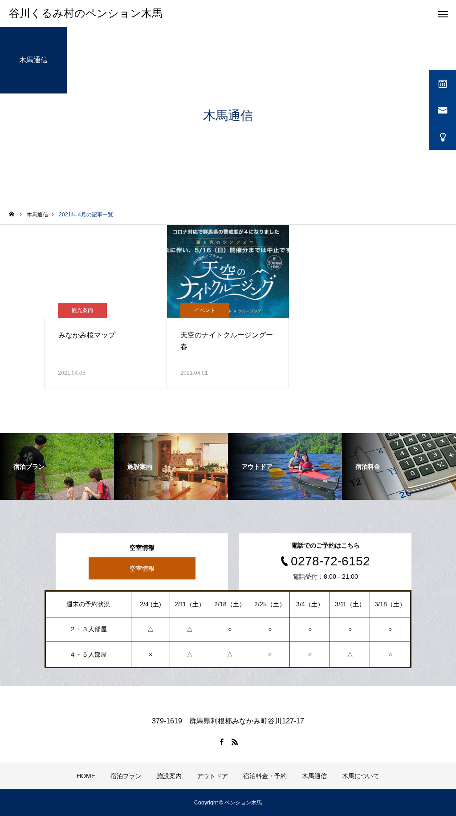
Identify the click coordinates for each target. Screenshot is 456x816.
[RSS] (234, 741)
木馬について (360, 775)
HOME (86, 775)
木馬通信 (314, 775)
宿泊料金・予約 (265, 775)
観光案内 (82, 310)
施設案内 (169, 775)
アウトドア (212, 775)
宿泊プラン (126, 775)
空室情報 (142, 568)
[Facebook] (221, 741)
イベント (205, 310)
